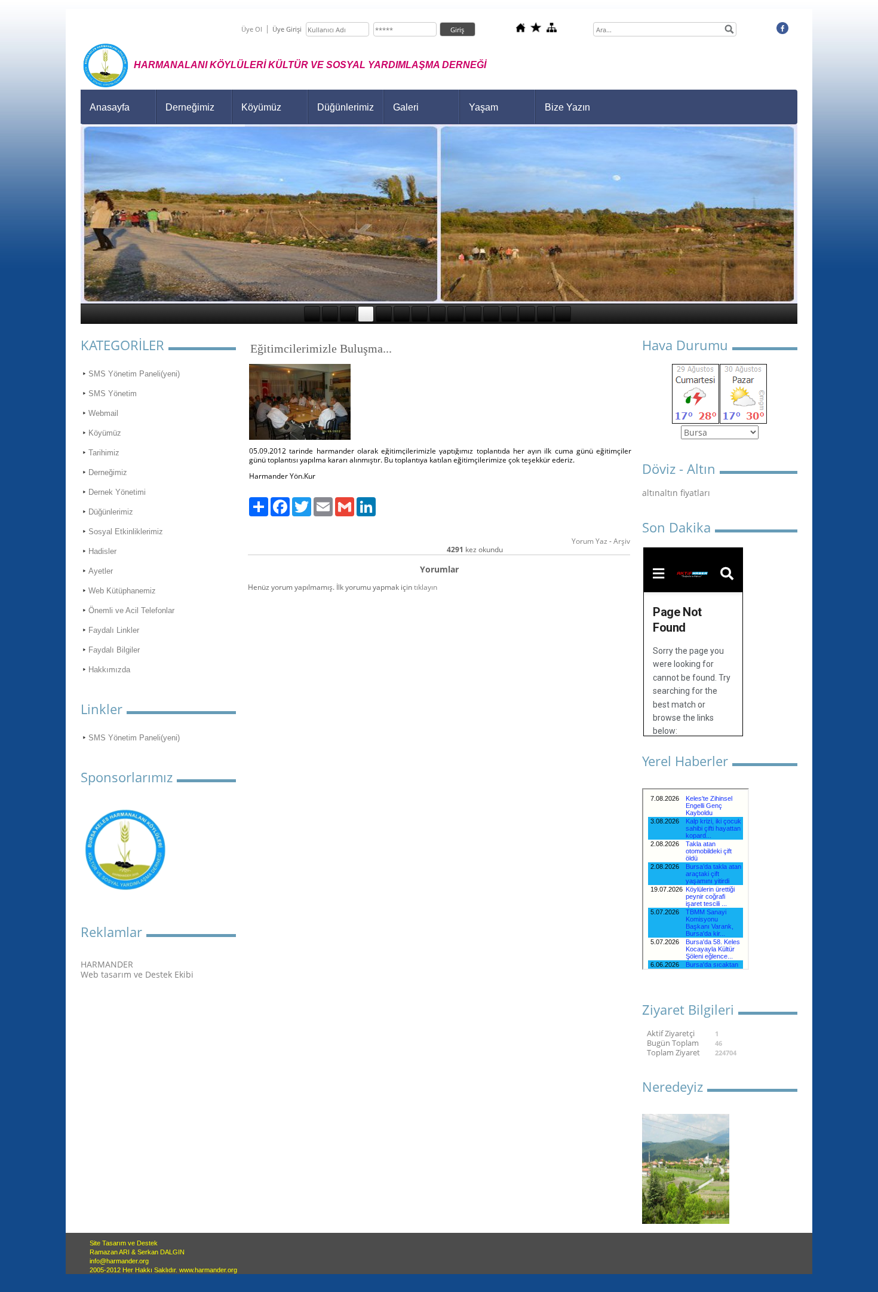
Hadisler (102, 551)
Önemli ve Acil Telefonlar (131, 610)
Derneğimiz (189, 107)
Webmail (103, 413)
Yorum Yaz (589, 541)
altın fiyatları (685, 492)
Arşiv (621, 541)
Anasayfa (110, 107)
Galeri (406, 107)
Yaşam (483, 107)
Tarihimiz (103, 452)
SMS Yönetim (112, 393)
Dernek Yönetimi (117, 492)
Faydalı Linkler (113, 630)
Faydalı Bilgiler (114, 649)
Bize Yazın (567, 107)
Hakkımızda (109, 669)
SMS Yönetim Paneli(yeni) (134, 373)
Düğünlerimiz (345, 107)
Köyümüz (261, 107)
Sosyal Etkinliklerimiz (125, 531)
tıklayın (425, 587)
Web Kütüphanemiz (122, 590)
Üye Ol (251, 29)
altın (651, 492)
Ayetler (100, 571)
